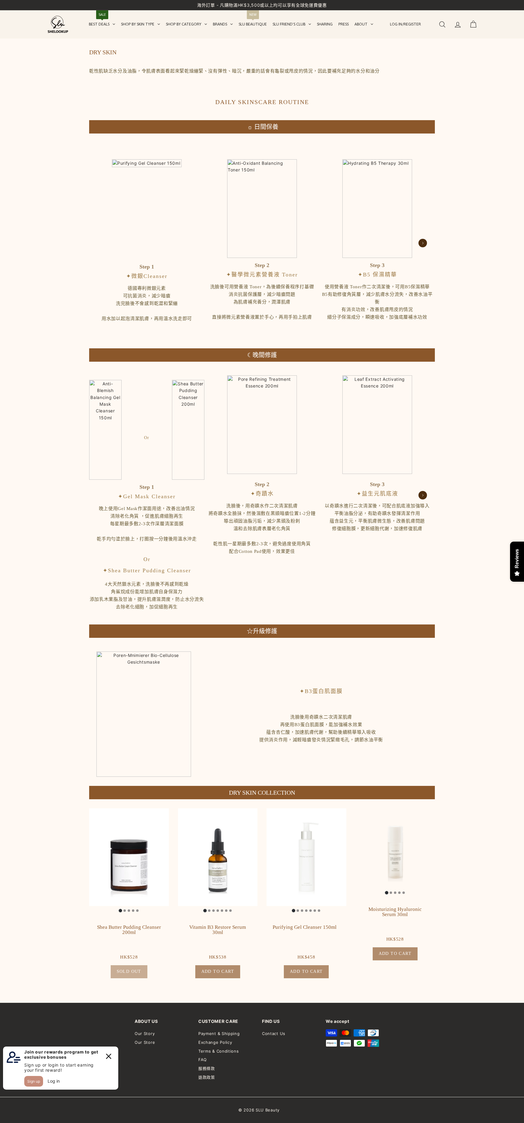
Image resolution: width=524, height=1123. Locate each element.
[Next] (422, 243)
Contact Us (273, 1033)
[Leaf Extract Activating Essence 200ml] (377, 424)
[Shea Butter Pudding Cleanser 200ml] (188, 430)
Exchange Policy (215, 1042)
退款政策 (206, 1077)
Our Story (145, 1033)
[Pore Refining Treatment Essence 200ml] (262, 424)
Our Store (145, 1042)
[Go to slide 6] (226, 910)
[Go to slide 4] (133, 910)
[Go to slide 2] (124, 910)
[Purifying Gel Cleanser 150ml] (147, 208)
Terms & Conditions (218, 1051)
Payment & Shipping (219, 1033)
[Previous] (101, 243)
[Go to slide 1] (120, 910)
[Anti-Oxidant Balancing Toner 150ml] (262, 208)
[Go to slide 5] (137, 910)
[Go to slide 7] (230, 910)
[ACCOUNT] (457, 24)
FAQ (202, 1059)
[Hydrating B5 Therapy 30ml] (377, 208)
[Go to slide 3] (129, 910)
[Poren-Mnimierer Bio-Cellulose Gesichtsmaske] (143, 714)
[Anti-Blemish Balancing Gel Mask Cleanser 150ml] (105, 430)
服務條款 (206, 1068)
